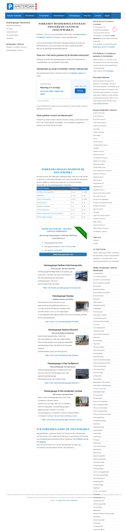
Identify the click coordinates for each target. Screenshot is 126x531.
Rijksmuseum (98, 142)
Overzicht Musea (99, 113)
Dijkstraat (96, 299)
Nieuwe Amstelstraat (100, 401)
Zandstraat (96, 523)
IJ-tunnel (96, 324)
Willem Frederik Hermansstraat (103, 513)
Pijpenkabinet (97, 186)
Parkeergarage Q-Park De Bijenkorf (63, 363)
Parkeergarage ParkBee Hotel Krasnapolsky (63, 265)
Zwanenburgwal (98, 529)
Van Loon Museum (99, 196)
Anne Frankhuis (98, 116)
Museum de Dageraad (100, 199)
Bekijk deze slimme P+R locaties (104, 47)
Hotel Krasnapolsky (44, 199)
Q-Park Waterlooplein (45, 217)
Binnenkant (97, 286)
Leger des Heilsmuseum (101, 215)
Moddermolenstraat (99, 388)
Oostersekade (97, 430)
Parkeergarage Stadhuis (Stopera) (63, 330)
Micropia (96, 212)
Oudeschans (97, 437)
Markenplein (97, 379)
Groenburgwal (98, 312)
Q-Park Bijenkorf (43, 210)
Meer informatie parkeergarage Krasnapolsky (62, 288)
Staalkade (96, 488)
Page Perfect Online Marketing (68, 500)
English (107, 16)
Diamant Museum (99, 218)
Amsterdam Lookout (100, 231)
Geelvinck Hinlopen (99, 126)
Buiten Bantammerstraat (101, 292)
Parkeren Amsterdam (14, 16)
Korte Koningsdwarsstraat (101, 363)
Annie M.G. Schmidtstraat (101, 280)
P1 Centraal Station (12, 35)
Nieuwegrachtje (98, 417)
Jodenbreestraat (98, 331)
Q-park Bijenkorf (11, 32)
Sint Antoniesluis (98, 478)
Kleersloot (96, 344)
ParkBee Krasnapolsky (13, 25)
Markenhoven (42, 202)
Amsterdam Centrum (44, 37)
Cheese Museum (99, 225)
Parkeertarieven (59, 16)
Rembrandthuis (98, 183)
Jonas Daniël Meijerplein (101, 334)
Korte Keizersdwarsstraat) (101, 360)
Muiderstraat (97, 398)
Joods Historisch (98, 132)
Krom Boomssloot (99, 369)
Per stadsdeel (43, 16)
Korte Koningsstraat (99, 366)
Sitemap (96, 240)
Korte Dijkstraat (98, 356)
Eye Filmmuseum (99, 119)
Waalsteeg (96, 510)
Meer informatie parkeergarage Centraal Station (62, 420)
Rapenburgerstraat (99, 459)
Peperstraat (97, 443)
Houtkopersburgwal (100, 318)
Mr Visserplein (98, 395)
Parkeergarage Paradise (63, 296)
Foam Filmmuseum (99, 122)
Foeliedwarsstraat (99, 305)
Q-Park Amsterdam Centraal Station (50, 213)
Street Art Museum (99, 174)
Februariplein (97, 302)
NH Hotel (9, 29)
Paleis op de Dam (99, 164)
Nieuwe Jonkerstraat (100, 408)
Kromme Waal (98, 372)
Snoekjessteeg (98, 485)
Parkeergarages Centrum (14, 50)
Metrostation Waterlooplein (102, 385)
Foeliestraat (97, 308)
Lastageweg (97, 376)
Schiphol (98, 16)
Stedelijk (96, 148)
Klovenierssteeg (98, 347)
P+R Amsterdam (108, 71)
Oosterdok (40, 195)
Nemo (95, 138)
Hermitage (96, 135)
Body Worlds (97, 222)
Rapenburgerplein (99, 456)
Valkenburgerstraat (99, 504)
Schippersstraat (98, 469)
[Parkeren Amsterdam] (31, 5)
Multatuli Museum (99, 206)
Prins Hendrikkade (99, 446)
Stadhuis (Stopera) (43, 206)
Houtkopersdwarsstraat (101, 321)
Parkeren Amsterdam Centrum (16, 47)
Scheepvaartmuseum (100, 145)
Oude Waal (97, 433)
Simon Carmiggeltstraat (101, 472)
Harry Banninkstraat (99, 315)
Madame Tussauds (99, 161)
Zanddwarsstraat (98, 520)
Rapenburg (97, 453)
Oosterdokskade (98, 427)
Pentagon (96, 440)
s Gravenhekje (98, 273)
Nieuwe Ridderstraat (100, 411)
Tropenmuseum (98, 151)
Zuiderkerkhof (98, 526)
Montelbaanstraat (99, 392)
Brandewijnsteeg (99, 289)
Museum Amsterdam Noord (102, 202)
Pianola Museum (98, 190)
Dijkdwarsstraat (98, 296)
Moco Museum (98, 209)
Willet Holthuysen (99, 167)
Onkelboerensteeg (99, 420)
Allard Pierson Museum (101, 228)
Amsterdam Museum (100, 158)
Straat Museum (98, 177)
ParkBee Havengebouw (45, 192)
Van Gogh (96, 129)
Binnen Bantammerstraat (101, 283)
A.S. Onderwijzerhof (99, 276)
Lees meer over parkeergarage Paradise (62, 321)
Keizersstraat (97, 340)
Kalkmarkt (96, 337)
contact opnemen (102, 103)
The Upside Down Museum (102, 170)
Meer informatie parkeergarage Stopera (62, 355)
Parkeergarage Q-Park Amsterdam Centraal (63, 391)
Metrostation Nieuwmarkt (101, 382)
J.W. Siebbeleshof (99, 328)
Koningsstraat (97, 353)
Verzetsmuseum (99, 154)
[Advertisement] (63, 147)
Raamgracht (97, 449)
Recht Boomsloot (98, 462)
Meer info (87, 16)
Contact (95, 243)
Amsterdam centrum (77, 73)
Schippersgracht (98, 465)
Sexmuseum (97, 180)
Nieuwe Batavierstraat (100, 404)
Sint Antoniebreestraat (100, 475)
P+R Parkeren (29, 16)
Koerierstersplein (99, 350)
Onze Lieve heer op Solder (102, 193)
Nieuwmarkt (80, 34)
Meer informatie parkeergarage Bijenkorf (62, 383)
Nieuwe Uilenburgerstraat (102, 414)
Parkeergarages (74, 16)
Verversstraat (97, 507)
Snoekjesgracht (98, 481)
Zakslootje (96, 517)
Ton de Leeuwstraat (99, 491)
